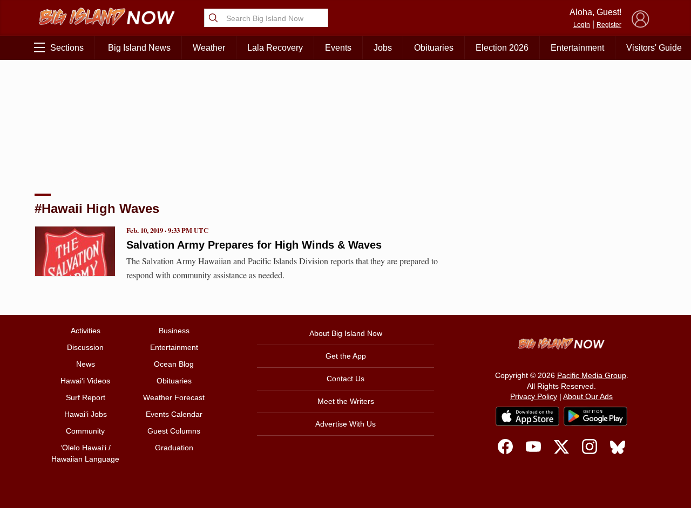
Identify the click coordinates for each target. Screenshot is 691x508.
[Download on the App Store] (527, 416)
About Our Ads (588, 396)
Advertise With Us (345, 424)
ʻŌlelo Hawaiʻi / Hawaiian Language (85, 453)
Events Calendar (174, 414)
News (85, 364)
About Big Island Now (345, 333)
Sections (67, 47)
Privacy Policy (533, 396)
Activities (85, 330)
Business (174, 330)
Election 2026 (502, 47)
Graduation (174, 447)
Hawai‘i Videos (85, 380)
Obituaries (433, 47)
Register (609, 25)
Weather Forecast (174, 397)
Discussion (85, 347)
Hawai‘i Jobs (85, 414)
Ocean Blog (174, 364)
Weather (209, 47)
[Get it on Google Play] (595, 416)
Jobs (383, 47)
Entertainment (577, 47)
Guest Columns (173, 431)
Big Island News (139, 47)
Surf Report (85, 397)
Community (85, 431)
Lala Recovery (275, 47)
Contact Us (345, 378)
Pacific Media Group (591, 375)
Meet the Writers (345, 401)
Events (338, 47)
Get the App (346, 356)
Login (581, 25)
